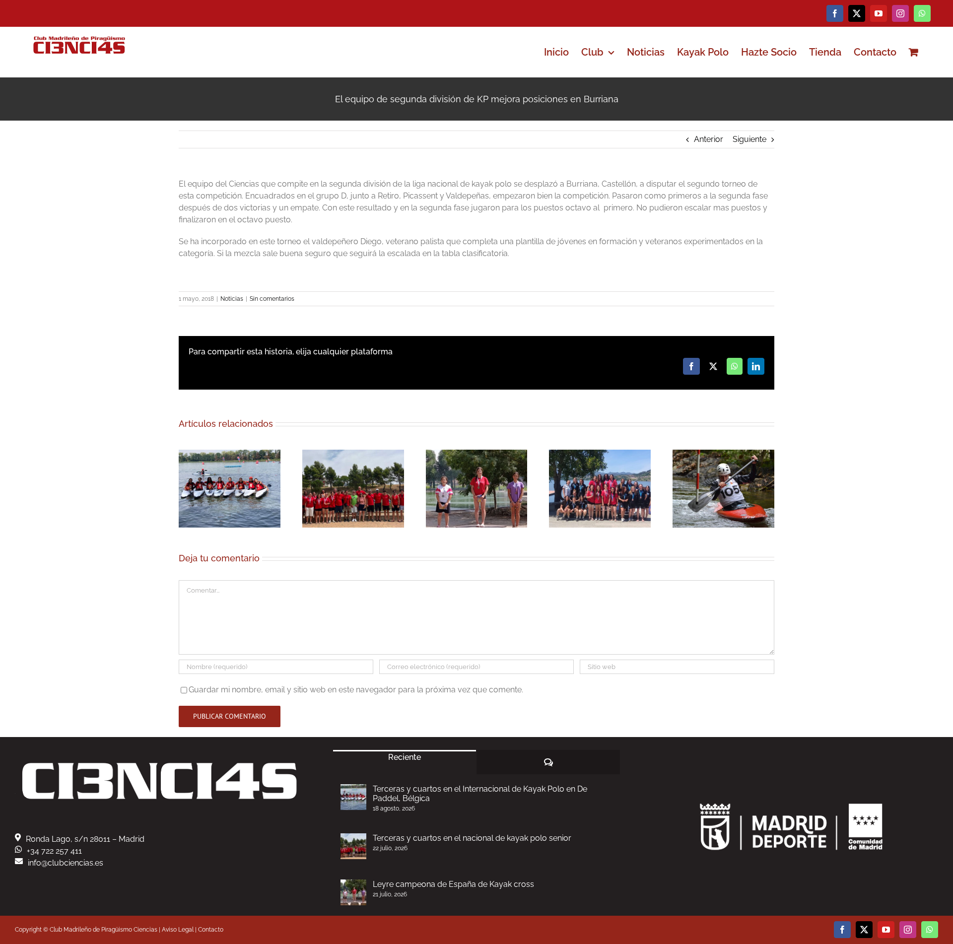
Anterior (708, 139)
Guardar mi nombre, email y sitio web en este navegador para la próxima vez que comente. (356, 689)
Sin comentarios (272, 298)
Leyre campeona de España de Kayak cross (453, 884)
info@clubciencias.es (65, 863)
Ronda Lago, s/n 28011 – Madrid (85, 839)
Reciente (404, 757)
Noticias (231, 298)
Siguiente (749, 139)
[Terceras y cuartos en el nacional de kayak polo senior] (353, 846)
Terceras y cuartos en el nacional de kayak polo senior (472, 838)
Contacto (210, 929)
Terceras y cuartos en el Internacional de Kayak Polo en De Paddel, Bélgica (480, 793)
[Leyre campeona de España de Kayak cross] (353, 892)
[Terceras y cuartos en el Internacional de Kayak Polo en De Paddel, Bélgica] (353, 797)
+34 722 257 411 (54, 851)
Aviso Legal (178, 929)
